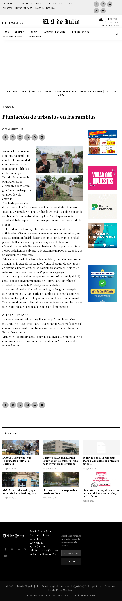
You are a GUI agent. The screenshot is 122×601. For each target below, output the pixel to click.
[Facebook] (96, 4)
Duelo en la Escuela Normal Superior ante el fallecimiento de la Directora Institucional (60, 460)
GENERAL (8, 107)
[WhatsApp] (20, 137)
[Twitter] (96, 10)
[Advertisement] (61, 63)
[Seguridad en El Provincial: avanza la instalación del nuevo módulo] (101, 447)
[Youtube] (103, 10)
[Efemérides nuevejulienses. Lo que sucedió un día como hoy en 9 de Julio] (101, 479)
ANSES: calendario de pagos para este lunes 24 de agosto (19, 491)
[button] (117, 34)
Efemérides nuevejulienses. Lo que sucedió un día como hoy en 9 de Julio (101, 493)
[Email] (27, 137)
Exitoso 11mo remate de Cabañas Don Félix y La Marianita (16, 460)
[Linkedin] (109, 4)
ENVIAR (71, 561)
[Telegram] (42, 137)
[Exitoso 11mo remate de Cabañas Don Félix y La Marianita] (20, 447)
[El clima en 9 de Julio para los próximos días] (61, 479)
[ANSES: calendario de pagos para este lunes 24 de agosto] (20, 479)
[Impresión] (34, 137)
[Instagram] (103, 4)
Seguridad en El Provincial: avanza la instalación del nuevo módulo (101, 460)
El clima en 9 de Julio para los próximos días (60, 491)
